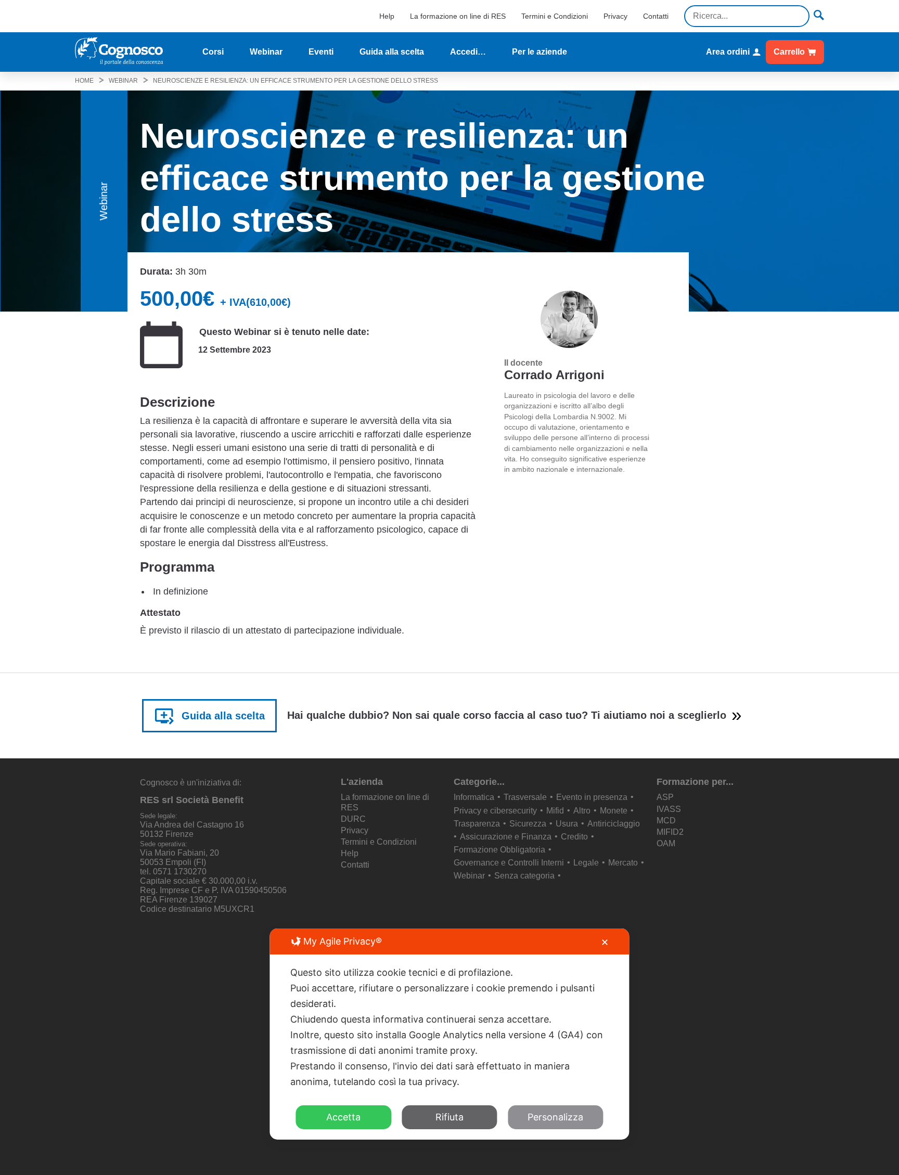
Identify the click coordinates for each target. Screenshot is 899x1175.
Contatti (656, 16)
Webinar (266, 51)
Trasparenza (477, 823)
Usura (567, 823)
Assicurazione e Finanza (505, 836)
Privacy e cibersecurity (495, 810)
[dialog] (449, 1034)
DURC (353, 819)
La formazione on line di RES (458, 16)
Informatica (474, 797)
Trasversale (525, 797)
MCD (666, 820)
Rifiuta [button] (449, 1117)
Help (386, 16)
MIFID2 (670, 832)
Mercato (623, 862)
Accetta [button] (343, 1117)
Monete (613, 810)
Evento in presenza (591, 797)
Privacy (615, 16)
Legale (586, 862)
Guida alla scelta (391, 51)
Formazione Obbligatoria (499, 849)
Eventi (321, 51)
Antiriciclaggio (613, 823)
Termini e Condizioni (554, 16)
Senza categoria (524, 875)
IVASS (669, 809)
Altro (581, 810)
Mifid (555, 810)
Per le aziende (539, 51)
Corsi (213, 51)
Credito (574, 836)
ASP (665, 797)
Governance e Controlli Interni (509, 862)
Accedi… (468, 51)
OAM (666, 843)
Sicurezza (527, 823)
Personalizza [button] (555, 1117)
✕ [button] (605, 942)
